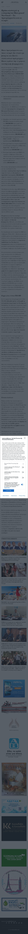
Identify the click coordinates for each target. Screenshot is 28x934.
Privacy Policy (22, 495)
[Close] (25, 438)
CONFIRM (8, 490)
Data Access (14, 495)
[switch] (22, 467)
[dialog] (14, 467)
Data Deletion (6, 495)
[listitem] (14, 464)
